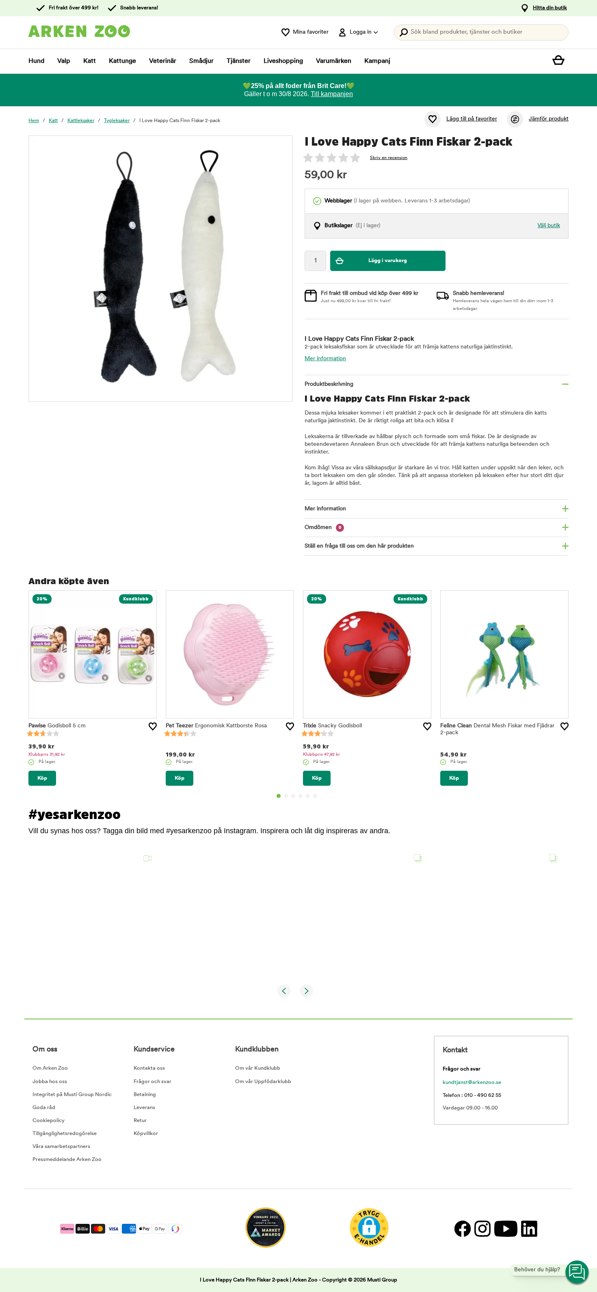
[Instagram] (482, 1228)
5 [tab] (308, 796)
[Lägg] (153, 726)
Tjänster (239, 61)
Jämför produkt (549, 119)
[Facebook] (462, 1228)
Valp (63, 61)
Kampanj (377, 61)
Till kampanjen (332, 93)
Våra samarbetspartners (61, 1146)
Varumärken (333, 61)
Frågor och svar (152, 1081)
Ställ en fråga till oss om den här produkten (359, 546)
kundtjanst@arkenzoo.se (472, 1082)
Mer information (325, 359)
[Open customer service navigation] (578, 1273)
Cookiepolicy (48, 1120)
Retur (140, 1120)
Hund (36, 61)
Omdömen (323, 528)
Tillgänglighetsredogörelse (64, 1133)
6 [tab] (315, 796)
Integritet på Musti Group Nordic (72, 1094)
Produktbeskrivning (329, 384)
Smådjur (201, 61)
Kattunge (122, 61)
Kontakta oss (149, 1068)
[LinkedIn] (528, 1228)
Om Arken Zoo (50, 1068)
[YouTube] (505, 1228)
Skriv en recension (388, 158)
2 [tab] (286, 796)
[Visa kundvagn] (560, 61)
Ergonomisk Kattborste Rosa (216, 726)
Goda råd (43, 1107)
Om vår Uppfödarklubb (263, 1081)
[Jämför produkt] (515, 119)
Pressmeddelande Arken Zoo (67, 1159)
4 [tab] (300, 796)
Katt (89, 61)
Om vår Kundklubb (257, 1068)
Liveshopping (283, 61)
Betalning (145, 1094)
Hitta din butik (550, 8)
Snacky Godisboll (332, 726)
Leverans (144, 1107)
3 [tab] (293, 796)
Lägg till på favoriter (471, 119)
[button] (93, 913)
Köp (42, 778)
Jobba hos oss (49, 1081)
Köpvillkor (146, 1133)
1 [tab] (279, 796)
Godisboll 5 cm (57, 726)
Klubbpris (46, 754)
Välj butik (548, 226)
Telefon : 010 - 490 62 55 (472, 1095)
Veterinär (162, 61)
